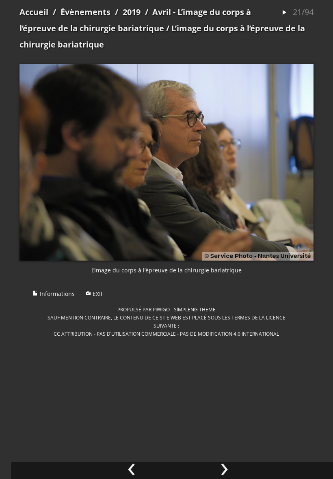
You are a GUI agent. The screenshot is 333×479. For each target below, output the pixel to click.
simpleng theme (195, 309)
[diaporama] (284, 13)
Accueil (33, 11)
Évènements (85, 11)
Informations (56, 294)
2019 (132, 11)
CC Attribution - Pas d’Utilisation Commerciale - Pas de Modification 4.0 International (166, 333)
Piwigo (161, 309)
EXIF (97, 294)
